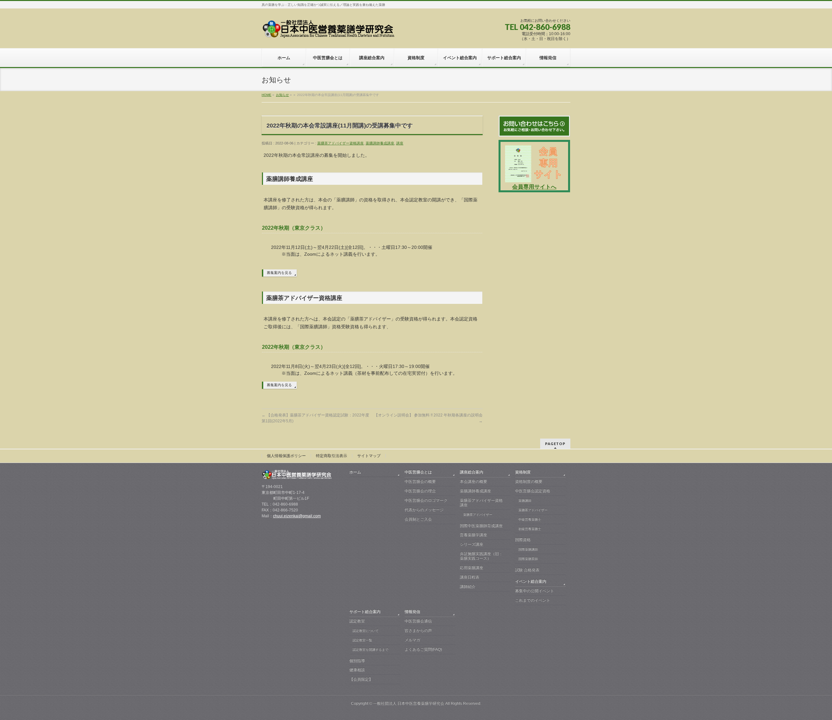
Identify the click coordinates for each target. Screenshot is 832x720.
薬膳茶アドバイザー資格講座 (340, 143)
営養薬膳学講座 (473, 535)
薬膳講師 (524, 500)
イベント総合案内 (530, 581)
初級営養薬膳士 (529, 529)
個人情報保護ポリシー (286, 456)
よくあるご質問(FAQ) (423, 649)
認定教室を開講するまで (370, 649)
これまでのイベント (532, 600)
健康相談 (357, 670)
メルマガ (412, 640)
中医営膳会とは (418, 472)
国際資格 (523, 539)
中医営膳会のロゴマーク (426, 500)
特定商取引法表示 (331, 456)
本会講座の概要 (473, 481)
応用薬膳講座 (471, 567)
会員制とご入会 (418, 519)
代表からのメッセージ (424, 510)
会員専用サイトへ (534, 187)
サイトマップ (369, 456)
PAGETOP (555, 444)
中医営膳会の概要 (420, 481)
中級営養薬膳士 (529, 519)
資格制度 (523, 472)
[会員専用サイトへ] (534, 180)
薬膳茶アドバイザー (477, 514)
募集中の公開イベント (534, 591)
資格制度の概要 (528, 481)
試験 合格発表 (527, 570)
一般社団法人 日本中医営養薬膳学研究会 (408, 703)
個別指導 (357, 661)
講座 (399, 143)
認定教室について (366, 630)
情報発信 (412, 611)
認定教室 (357, 621)
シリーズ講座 (471, 544)
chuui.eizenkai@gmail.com (297, 516)
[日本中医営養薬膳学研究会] (329, 31)
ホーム (355, 472)
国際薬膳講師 (528, 549)
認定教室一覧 (362, 640)
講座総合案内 (471, 472)
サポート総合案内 (365, 611)
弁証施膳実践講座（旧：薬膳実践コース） (481, 556)
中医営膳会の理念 (420, 491)
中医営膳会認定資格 (532, 491)
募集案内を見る (279, 273)
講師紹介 (467, 586)
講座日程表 (469, 577)
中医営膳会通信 (418, 621)
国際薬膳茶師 (528, 559)
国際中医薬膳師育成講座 (481, 525)
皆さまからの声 (418, 630)
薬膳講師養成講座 (380, 143)
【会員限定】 (361, 679)
